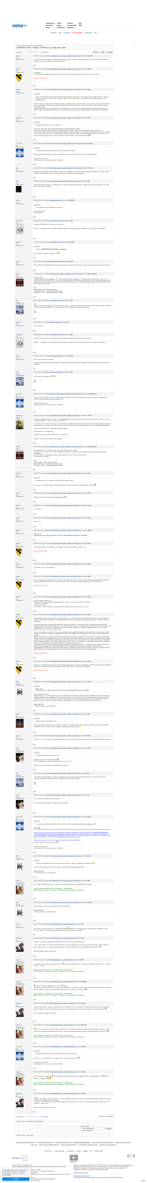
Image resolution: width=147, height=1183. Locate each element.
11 (37, 52)
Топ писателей (70, 1151)
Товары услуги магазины (27, 45)
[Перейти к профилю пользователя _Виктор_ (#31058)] (20, 156)
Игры (80, 23)
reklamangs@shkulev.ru (127, 1165)
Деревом (110, 52)
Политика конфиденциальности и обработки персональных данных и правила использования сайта (98, 1177)
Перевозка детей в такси (55, 322)
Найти (60, 32)
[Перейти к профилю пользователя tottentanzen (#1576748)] (20, 428)
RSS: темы (49, 1151)
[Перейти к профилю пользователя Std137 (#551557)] (20, 286)
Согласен (16, 1179)
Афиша (59, 25)
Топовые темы (88, 32)
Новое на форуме (77, 32)
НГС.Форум (18, 45)
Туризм (59, 23)
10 (35, 52)
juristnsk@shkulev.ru (50, 1179)
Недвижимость (50, 23)
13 (40, 52)
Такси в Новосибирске (38, 45)
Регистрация (67, 32)
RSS (103, 52)
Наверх (143, 1180)
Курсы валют (61, 27)
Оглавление (53, 32)
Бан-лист (78, 1151)
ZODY (80, 25)
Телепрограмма (71, 25)
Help (91, 1151)
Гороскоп (70, 23)
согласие (18, 1173)
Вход (95, 32)
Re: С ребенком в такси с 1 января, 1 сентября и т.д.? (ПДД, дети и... (65, 415)
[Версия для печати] (34, 65)
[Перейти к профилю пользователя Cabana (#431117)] (19, 81)
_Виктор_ (24, 1135)
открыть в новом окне (87, 1130)
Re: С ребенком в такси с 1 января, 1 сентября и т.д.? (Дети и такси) (65, 55)
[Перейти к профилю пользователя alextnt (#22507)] (18, 192)
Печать (97, 52)
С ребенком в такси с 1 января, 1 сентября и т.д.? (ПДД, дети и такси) (66, 273)
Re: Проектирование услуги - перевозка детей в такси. (62, 924)
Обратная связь (99, 1151)
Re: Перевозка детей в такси (56, 200)
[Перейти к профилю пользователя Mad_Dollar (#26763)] (20, 951)
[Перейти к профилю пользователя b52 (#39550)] (20, 313)
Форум (48, 27)
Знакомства (49, 25)
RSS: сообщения (60, 1151)
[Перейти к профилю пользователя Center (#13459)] (20, 727)
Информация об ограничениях (81, 1172)
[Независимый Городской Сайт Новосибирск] (20, 26)
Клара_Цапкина (30, 1135)
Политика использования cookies (82, 1175)
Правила (85, 1151)
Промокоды (70, 27)
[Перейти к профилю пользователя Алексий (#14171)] (20, 894)
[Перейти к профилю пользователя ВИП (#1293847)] (20, 695)
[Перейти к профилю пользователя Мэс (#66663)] (20, 761)
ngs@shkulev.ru (31, 1177)
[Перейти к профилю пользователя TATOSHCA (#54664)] (20, 233)
